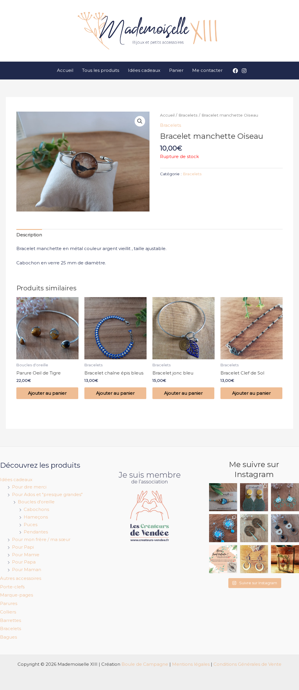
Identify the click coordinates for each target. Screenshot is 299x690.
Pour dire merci (29, 487)
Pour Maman (26, 569)
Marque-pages (16, 595)
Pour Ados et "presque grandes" (47, 494)
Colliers (8, 612)
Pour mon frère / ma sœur (41, 539)
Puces (30, 524)
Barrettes (10, 620)
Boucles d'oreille (36, 502)
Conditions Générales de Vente (247, 664)
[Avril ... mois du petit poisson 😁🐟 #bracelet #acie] (223, 497)
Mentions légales (191, 664)
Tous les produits (100, 70)
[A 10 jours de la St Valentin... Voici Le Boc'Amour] (285, 559)
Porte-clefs (12, 587)
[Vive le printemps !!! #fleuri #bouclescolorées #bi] (285, 497)
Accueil (65, 70)
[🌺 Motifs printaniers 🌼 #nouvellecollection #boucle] (223, 528)
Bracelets (188, 115)
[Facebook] (235, 70)
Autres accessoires (20, 578)
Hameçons (36, 517)
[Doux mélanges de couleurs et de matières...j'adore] (254, 497)
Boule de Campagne (144, 664)
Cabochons (36, 509)
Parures (8, 603)
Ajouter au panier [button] (47, 393)
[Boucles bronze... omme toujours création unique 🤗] (254, 528)
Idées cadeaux (144, 70)
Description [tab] (29, 234)
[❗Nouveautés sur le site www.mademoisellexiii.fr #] (285, 528)
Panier (176, 70)
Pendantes (36, 532)
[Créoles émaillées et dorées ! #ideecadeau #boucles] (254, 559)
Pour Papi (23, 547)
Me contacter (207, 70)
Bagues (8, 637)
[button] (140, 121)
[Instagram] (244, 70)
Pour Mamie (25, 554)
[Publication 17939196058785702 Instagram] (223, 559)
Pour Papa (24, 562)
